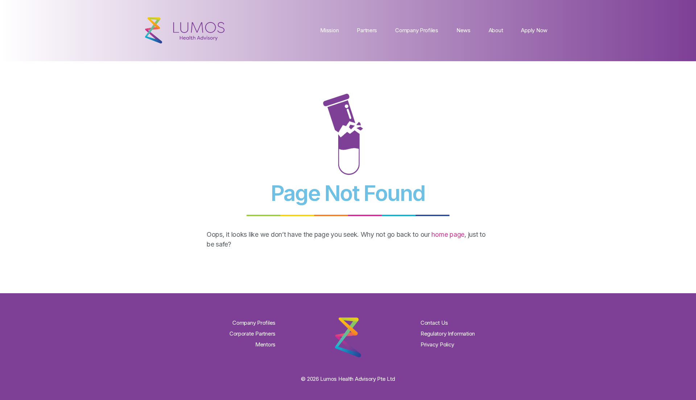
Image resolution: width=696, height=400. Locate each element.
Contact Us (434, 322)
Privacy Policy (437, 344)
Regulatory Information (447, 333)
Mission (329, 30)
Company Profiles (416, 30)
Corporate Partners (252, 333)
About (496, 30)
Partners (367, 30)
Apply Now (534, 30)
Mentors (265, 344)
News (463, 30)
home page (447, 234)
